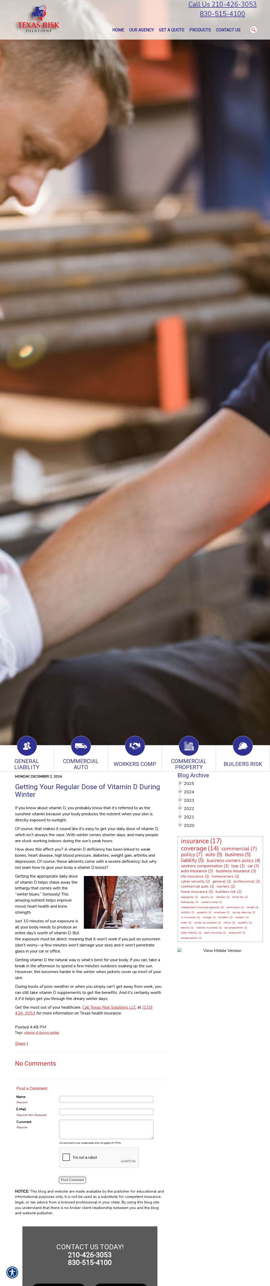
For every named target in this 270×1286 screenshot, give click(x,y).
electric (185, 928)
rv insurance (188, 917)
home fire (238, 897)
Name (20, 1096)
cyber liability (189, 933)
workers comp (209, 902)
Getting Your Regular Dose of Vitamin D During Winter (87, 791)
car (250, 866)
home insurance (194, 891)
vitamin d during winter (41, 1032)
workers (240, 917)
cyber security (192, 881)
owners (223, 886)
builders (223, 917)
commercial (235, 848)
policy (188, 854)
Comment (23, 1122)
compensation (189, 938)
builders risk (226, 891)
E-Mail (21, 1109)
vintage (206, 917)
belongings (187, 902)
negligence (187, 897)
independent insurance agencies (200, 907)
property (202, 912)
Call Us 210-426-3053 (222, 4)
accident (243, 923)
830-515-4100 (222, 13)
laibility (185, 912)
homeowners (223, 876)
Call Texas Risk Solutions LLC (109, 1007)
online (227, 923)
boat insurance (213, 933)
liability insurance (207, 928)
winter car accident (205, 923)
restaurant (235, 933)
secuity (205, 897)
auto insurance (194, 871)
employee (219, 912)
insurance (195, 841)
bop (235, 866)
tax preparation (234, 928)
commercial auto (195, 886)
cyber (184, 923)
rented (250, 907)
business (234, 854)
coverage (194, 848)
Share (20, 1043)
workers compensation (202, 866)
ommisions (233, 907)
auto (210, 854)
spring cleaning (241, 912)
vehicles (220, 897)
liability (189, 860)
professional (244, 881)
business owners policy (230, 861)
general (219, 881)
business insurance (233, 871)
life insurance (192, 876)
